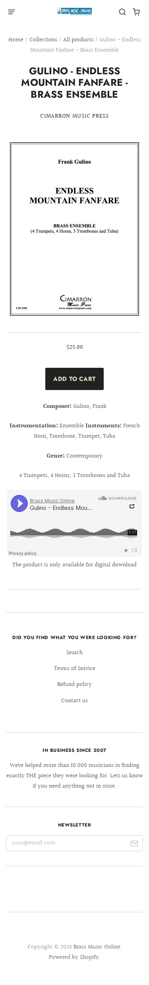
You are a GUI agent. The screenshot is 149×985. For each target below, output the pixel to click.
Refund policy (74, 684)
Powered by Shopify (74, 957)
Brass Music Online (97, 947)
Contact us (74, 700)
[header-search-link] (123, 12)
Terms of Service (74, 668)
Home (15, 39)
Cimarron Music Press (74, 116)
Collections (43, 39)
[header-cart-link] (136, 12)
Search (74, 652)
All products (78, 39)
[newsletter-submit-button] (134, 845)
